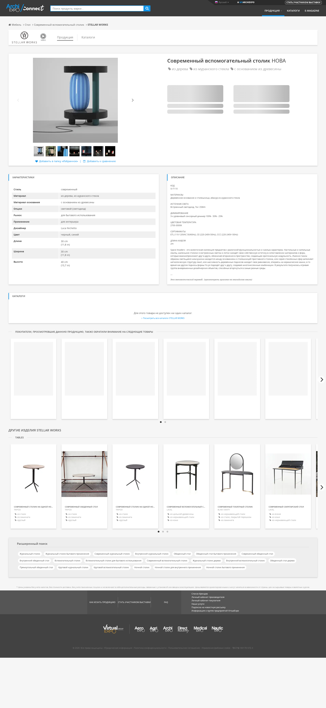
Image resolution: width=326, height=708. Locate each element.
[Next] (132, 100)
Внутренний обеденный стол (34, 560)
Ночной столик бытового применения (225, 567)
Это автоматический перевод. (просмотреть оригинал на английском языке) (211, 279)
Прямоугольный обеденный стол (36, 567)
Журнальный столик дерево (207, 560)
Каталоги (293, 10)
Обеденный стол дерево (282, 560)
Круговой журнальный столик (73, 567)
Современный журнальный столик (112, 553)
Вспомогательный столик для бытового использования (113, 560)
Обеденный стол (182, 553)
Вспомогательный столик (67, 560)
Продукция (272, 10)
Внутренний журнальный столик (151, 553)
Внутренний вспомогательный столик (245, 560)
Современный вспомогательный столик (167, 560)
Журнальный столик (30, 553)
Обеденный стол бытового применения (216, 553)
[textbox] (97, 8)
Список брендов (200, 593)
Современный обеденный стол (257, 553)
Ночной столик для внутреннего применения (178, 567)
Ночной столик (141, 567)
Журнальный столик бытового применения (67, 553)
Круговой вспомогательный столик (111, 567)
